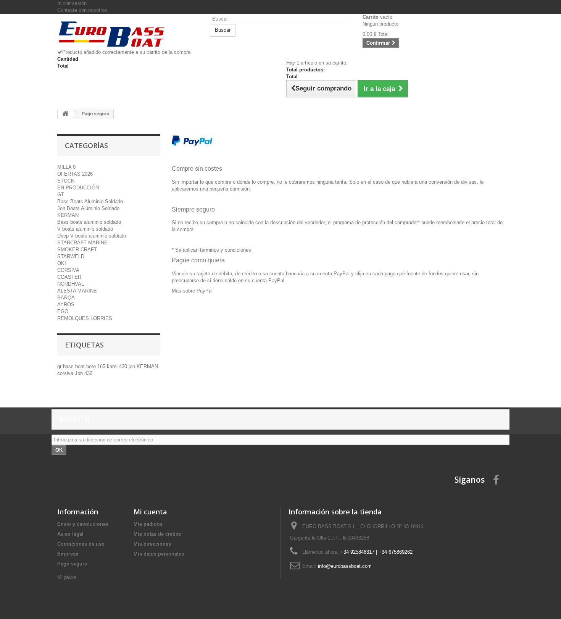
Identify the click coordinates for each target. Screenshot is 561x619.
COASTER (69, 277)
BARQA (66, 298)
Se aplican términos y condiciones (213, 250)
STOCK (65, 181)
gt (60, 366)
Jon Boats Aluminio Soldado (88, 208)
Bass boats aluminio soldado (89, 222)
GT (60, 194)
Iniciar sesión (72, 3)
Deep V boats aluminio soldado (91, 236)
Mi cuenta (150, 511)
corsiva (66, 373)
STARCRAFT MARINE (82, 243)
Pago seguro (72, 564)
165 (102, 366)
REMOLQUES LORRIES (84, 318)
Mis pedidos (148, 524)
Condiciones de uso (81, 544)
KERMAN (68, 215)
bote (91, 366)
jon (133, 366)
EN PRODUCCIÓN (78, 188)
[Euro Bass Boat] (127, 34)
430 (124, 366)
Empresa (67, 554)
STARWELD (70, 256)
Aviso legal (70, 534)
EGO (62, 311)
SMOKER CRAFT (77, 249)
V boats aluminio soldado (85, 229)
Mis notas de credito (158, 534)
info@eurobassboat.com (345, 566)
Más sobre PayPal (192, 291)
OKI (61, 263)
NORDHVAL (70, 284)
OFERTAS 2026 (75, 174)
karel (113, 366)
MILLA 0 (66, 167)
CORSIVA (68, 270)
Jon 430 (83, 373)
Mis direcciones (152, 544)
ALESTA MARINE (77, 291)
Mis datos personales (159, 554)
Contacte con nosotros (82, 10)
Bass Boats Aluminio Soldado (90, 201)
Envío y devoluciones (82, 524)
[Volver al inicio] (65, 114)
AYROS (65, 304)
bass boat (74, 366)
